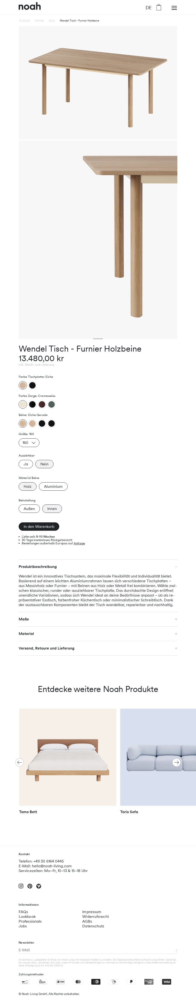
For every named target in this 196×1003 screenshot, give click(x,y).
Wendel (39, 20)
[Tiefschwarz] (32, 404)
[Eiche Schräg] (32, 423)
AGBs (87, 921)
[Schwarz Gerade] (42, 423)
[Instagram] (21, 888)
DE (149, 7)
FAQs (23, 911)
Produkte (24, 20)
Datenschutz (93, 926)
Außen (29, 508)
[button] (176, 762)
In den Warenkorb (39, 526)
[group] (67, 763)
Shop (52, 20)
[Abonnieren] (175, 951)
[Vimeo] (38, 888)
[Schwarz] (32, 385)
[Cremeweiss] (23, 404)
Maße (24, 619)
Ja (26, 464)
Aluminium (53, 486)
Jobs (23, 926)
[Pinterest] (29, 888)
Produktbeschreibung (38, 566)
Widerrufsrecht (95, 916)
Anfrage (79, 543)
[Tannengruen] (51, 404)
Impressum (91, 911)
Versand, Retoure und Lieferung (47, 648)
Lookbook (27, 916)
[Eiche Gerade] (23, 423)
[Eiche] (23, 385)
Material (26, 633)
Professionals (30, 921)
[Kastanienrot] (42, 404)
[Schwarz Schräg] (51, 423)
